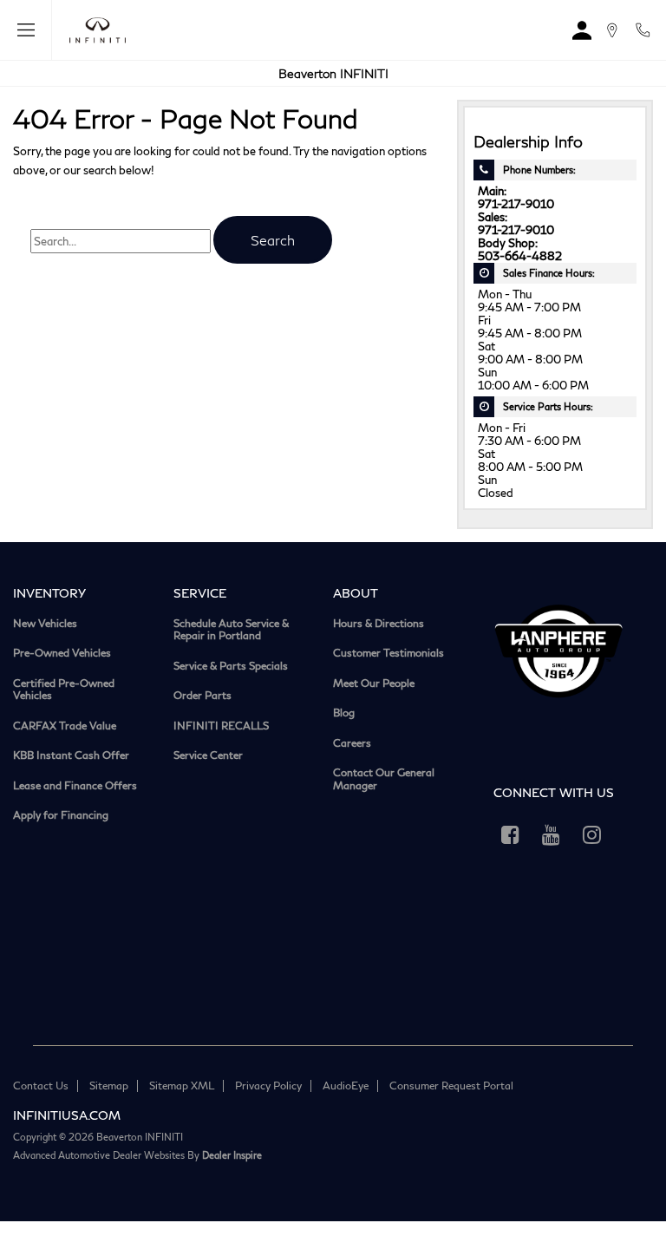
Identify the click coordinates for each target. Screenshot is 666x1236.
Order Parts (202, 696)
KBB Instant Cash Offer (71, 755)
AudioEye (346, 1085)
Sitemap (108, 1085)
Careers (352, 743)
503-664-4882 (520, 256)
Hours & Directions (378, 624)
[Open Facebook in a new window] (510, 834)
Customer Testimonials (388, 653)
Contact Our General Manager (383, 779)
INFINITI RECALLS (221, 726)
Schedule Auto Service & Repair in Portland (231, 630)
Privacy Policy (268, 1085)
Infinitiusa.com (67, 1115)
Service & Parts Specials (230, 666)
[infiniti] (93, 30)
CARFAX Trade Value (64, 726)
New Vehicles (45, 624)
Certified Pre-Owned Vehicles (63, 690)
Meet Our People (374, 683)
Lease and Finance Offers (75, 786)
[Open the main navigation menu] (26, 30)
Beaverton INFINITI (333, 73)
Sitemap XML (181, 1085)
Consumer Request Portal (451, 1085)
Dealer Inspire (232, 1155)
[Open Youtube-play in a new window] (551, 834)
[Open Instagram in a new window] (592, 834)
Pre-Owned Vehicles (62, 653)
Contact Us (41, 1085)
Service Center (208, 755)
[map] (612, 30)
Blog (344, 713)
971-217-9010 (516, 204)
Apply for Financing (60, 815)
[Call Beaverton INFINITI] (642, 30)
